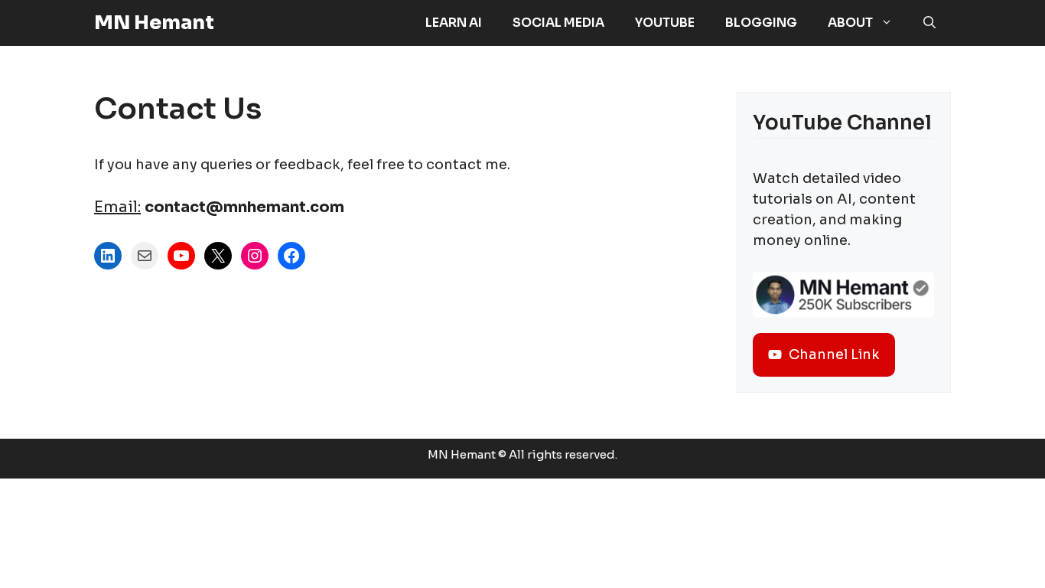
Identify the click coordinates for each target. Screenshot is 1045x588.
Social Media (558, 23)
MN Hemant (154, 22)
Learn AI (453, 23)
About (850, 23)
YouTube (665, 23)
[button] (929, 23)
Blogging (761, 23)
